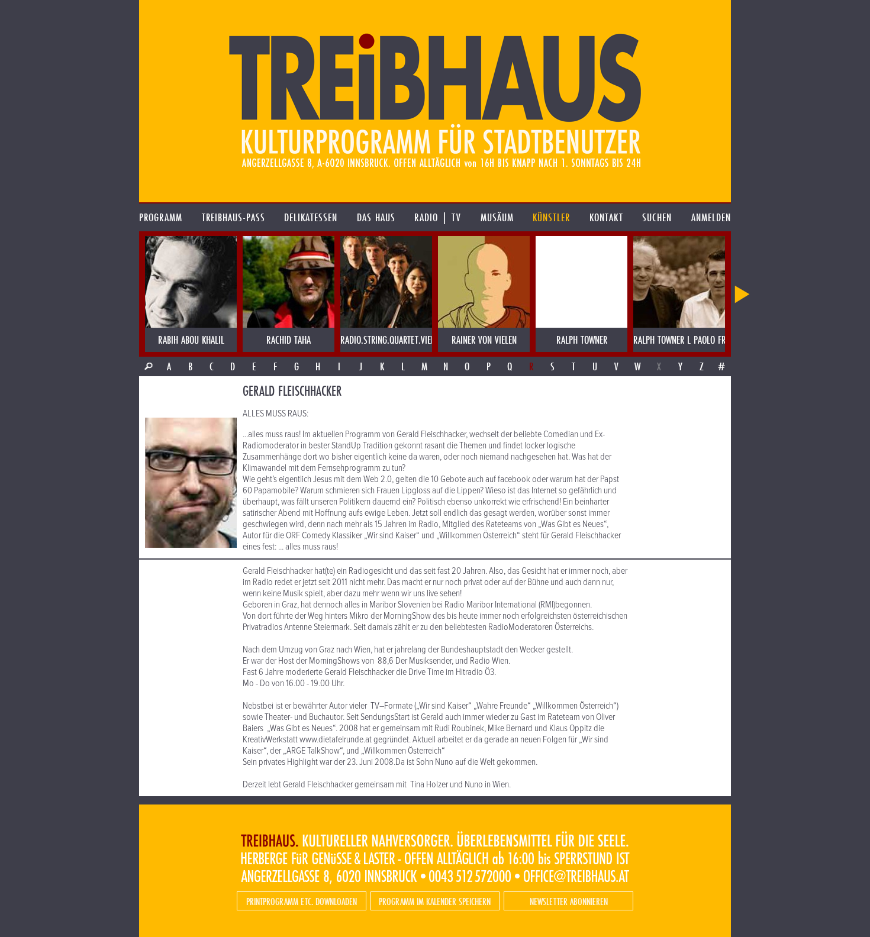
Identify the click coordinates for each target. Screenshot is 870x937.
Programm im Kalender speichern (435, 901)
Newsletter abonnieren (569, 901)
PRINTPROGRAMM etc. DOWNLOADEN (301, 901)
